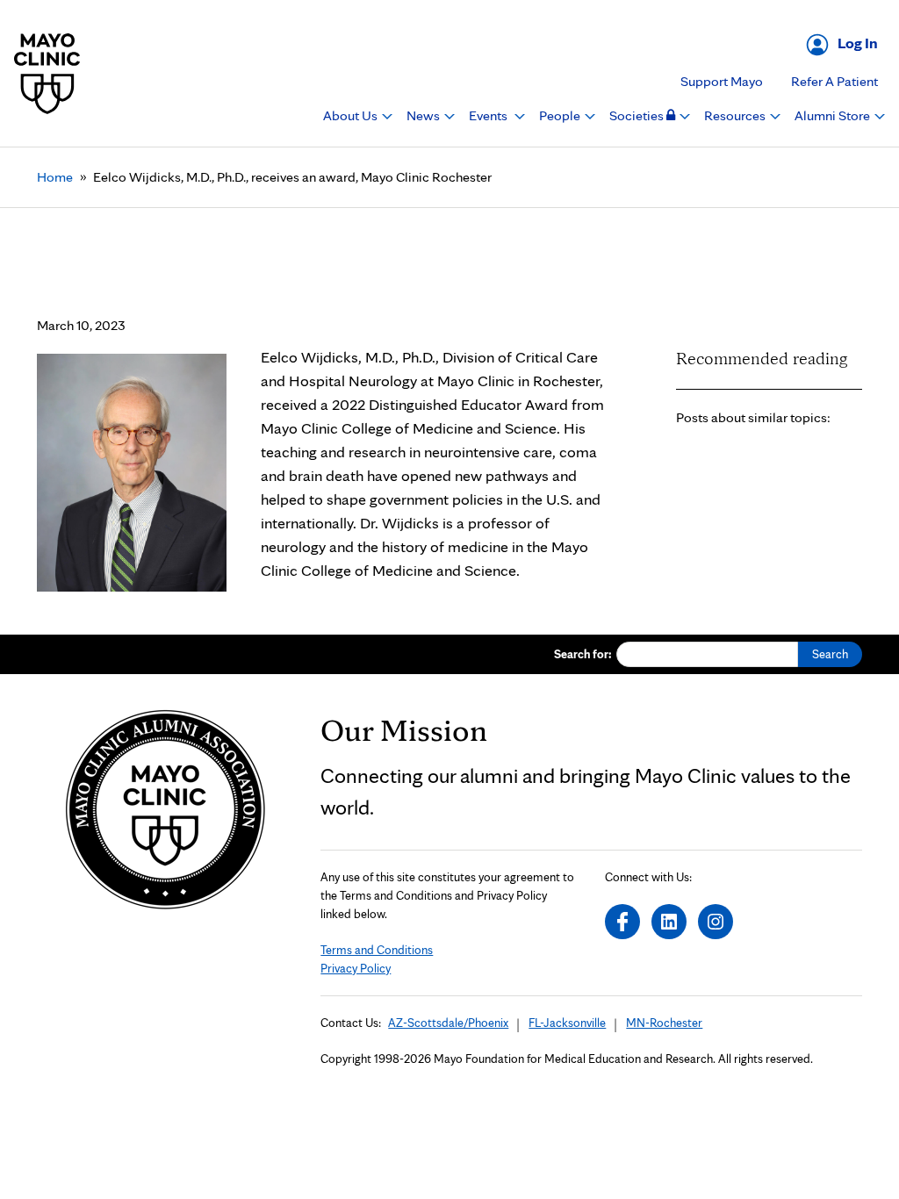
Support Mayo (721, 81)
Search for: (583, 654)
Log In (858, 42)
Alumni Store (834, 115)
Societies (637, 115)
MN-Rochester (664, 1023)
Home (55, 177)
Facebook (622, 921)
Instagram (715, 921)
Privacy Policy (355, 968)
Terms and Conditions (376, 950)
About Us (351, 115)
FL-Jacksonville (567, 1023)
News (424, 115)
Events (489, 115)
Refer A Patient (834, 81)
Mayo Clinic (47, 73)
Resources (736, 115)
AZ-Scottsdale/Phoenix (448, 1023)
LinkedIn (669, 921)
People (561, 115)
